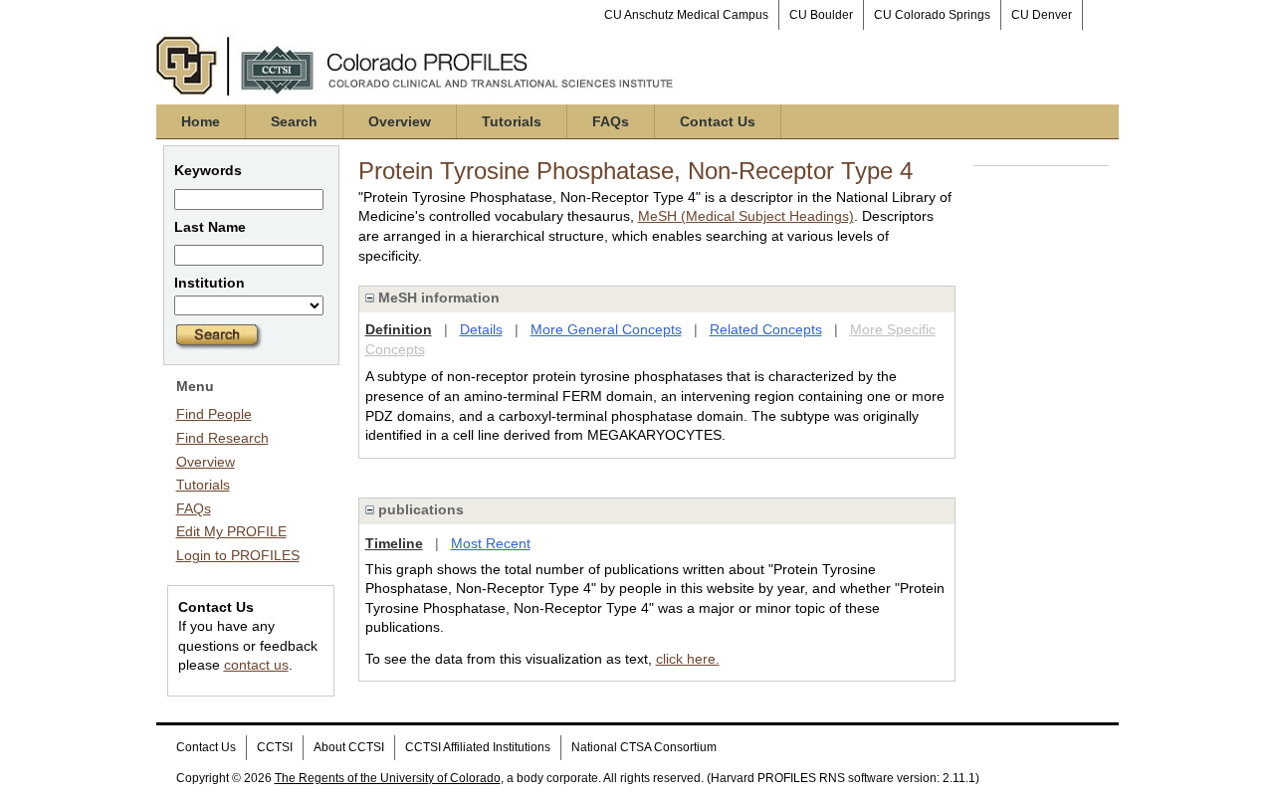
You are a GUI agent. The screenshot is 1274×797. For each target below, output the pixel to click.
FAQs (610, 121)
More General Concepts (606, 329)
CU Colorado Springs (932, 15)
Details (481, 329)
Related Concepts (766, 329)
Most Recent (491, 543)
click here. (688, 659)
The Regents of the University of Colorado (388, 778)
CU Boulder (821, 15)
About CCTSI (349, 747)
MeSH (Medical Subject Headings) (746, 216)
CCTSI (275, 747)
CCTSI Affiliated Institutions (477, 747)
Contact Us (717, 121)
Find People (214, 414)
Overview (399, 121)
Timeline (394, 543)
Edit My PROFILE (231, 531)
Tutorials (511, 121)
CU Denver (1041, 15)
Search (294, 121)
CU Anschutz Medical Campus (686, 15)
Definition (398, 329)
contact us (256, 665)
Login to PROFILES (238, 555)
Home (200, 121)
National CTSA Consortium (644, 747)
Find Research (222, 438)
